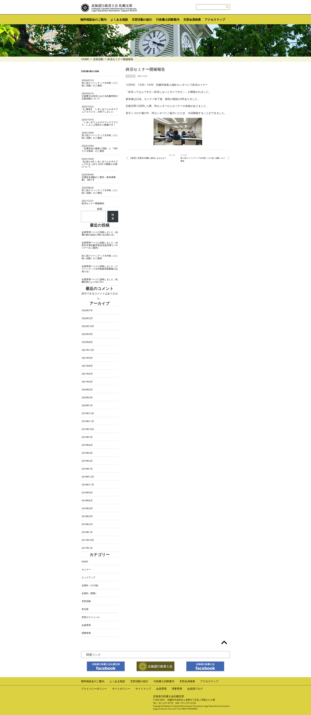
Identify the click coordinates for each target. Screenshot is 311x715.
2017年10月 (88, 540)
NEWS (85, 561)
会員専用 (86, 625)
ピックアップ (88, 577)
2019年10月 (88, 429)
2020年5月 (87, 389)
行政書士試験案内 (167, 19)
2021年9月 (87, 357)
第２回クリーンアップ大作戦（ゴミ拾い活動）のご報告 (100, 135)
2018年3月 (87, 516)
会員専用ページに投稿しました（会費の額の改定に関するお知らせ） (100, 233)
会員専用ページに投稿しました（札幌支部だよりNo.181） (100, 280)
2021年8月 (87, 365)
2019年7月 (87, 437)
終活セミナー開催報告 (93, 202)
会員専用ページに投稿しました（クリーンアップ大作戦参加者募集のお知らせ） (100, 269)
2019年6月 (87, 444)
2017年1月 (87, 547)
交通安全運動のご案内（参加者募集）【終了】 (99, 177)
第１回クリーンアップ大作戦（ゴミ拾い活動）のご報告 (202, 159)
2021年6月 (87, 373)
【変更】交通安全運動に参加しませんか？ (148, 158)
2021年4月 (87, 381)
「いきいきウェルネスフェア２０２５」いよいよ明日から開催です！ (100, 122)
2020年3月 (87, 397)
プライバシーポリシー (94, 688)
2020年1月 (87, 405)
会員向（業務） (90, 593)
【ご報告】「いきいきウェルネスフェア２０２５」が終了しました (100, 109)
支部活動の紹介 (142, 19)
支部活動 (98, 59)
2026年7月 (87, 310)
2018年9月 (87, 492)
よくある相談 (119, 19)
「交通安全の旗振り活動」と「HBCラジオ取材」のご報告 (100, 148)
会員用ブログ (195, 688)
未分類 (85, 609)
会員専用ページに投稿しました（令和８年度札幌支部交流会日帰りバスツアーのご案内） (100, 245)
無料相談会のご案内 (93, 19)
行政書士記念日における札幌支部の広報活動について (100, 96)
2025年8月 (87, 342)
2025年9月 (87, 334)
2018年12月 (88, 476)
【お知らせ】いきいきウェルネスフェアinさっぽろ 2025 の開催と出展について (100, 162)
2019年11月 (88, 421)
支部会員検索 (192, 19)
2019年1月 (87, 468)
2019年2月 (87, 460)
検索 (99, 209)
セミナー (86, 569)
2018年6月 (87, 500)
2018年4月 (87, 508)
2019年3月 (87, 452)
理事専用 (86, 632)
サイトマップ (143, 688)
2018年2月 (87, 524)
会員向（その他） (91, 585)
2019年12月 (88, 413)
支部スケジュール (91, 617)
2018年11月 (88, 484)
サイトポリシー (121, 688)
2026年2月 (87, 318)
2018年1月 (87, 532)
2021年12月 (88, 349)
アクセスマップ (215, 19)
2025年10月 (88, 326)
